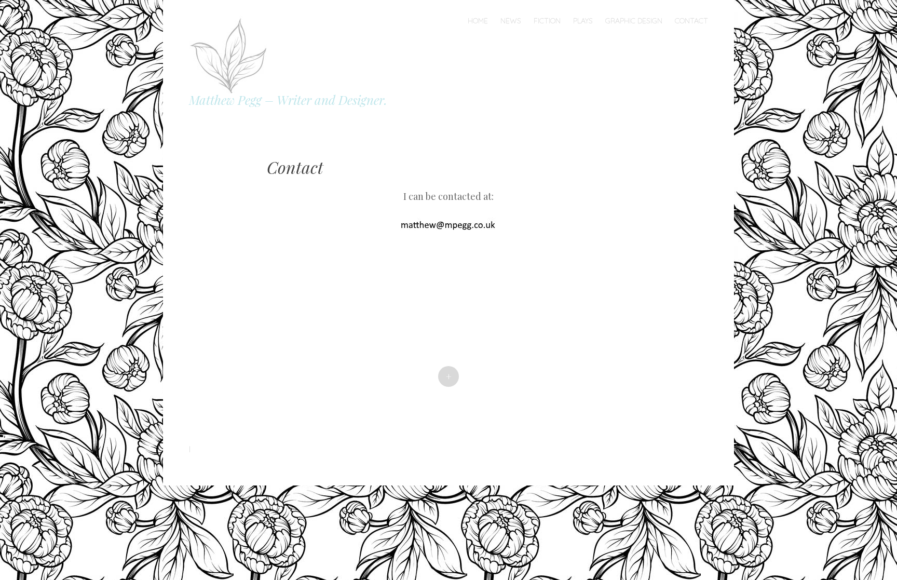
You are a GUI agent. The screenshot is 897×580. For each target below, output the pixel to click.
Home (478, 20)
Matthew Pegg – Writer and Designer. (288, 99)
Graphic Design (633, 20)
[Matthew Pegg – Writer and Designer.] (232, 53)
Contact (691, 20)
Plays (583, 20)
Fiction (547, 20)
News (510, 20)
